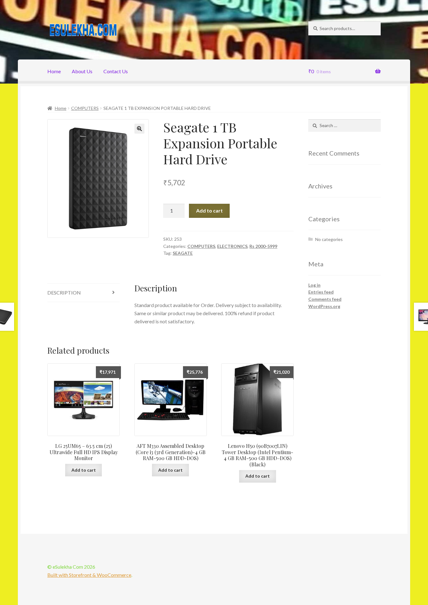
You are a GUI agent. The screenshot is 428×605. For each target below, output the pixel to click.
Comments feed (325, 299)
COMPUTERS (85, 108)
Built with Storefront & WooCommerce (89, 575)
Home (54, 71)
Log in (314, 285)
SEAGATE (183, 253)
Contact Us (115, 71)
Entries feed (321, 292)
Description (64, 292)
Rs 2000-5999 (263, 246)
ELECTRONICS (232, 246)
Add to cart (209, 210)
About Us (82, 71)
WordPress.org (324, 306)
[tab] (83, 293)
